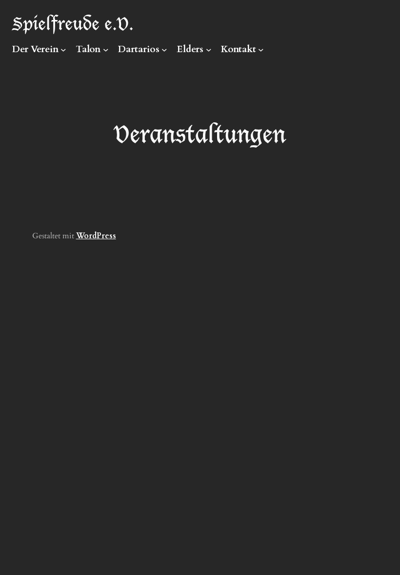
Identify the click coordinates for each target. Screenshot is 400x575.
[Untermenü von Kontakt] (261, 50)
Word (86, 235)
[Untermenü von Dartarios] (164, 50)
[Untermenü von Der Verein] (63, 50)
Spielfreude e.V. (73, 22)
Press (106, 235)
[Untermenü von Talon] (106, 50)
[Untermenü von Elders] (209, 50)
